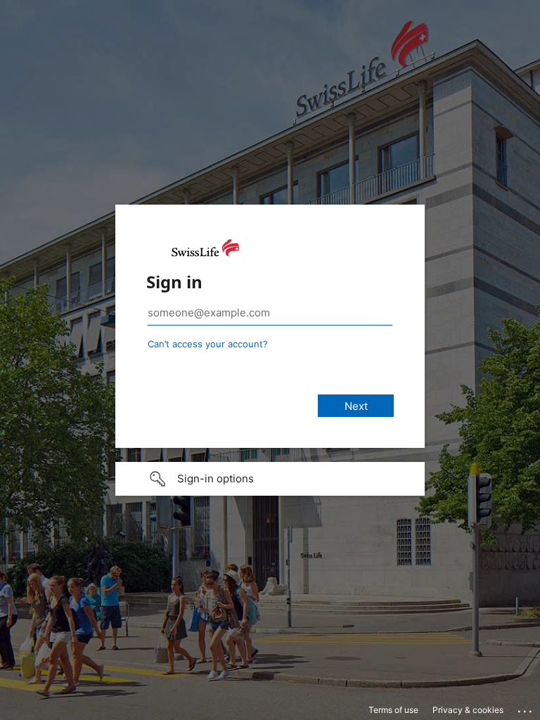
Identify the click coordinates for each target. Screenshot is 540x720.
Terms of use (393, 710)
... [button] (526, 708)
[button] (270, 479)
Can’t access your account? (208, 343)
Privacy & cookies (467, 710)
